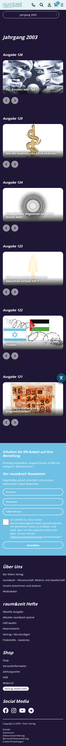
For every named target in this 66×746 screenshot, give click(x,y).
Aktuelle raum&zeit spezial (18, 617)
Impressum (8, 732)
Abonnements (11, 628)
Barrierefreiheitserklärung (16, 738)
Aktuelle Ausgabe (13, 611)
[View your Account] (49, 5)
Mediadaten (10, 591)
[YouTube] (22, 711)
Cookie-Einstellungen (13, 741)
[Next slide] (14, 100)
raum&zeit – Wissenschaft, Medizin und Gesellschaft (34, 580)
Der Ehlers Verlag (13, 574)
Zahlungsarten (11, 671)
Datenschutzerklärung (14, 735)
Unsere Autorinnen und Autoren (22, 585)
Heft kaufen (10, 623)
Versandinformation (14, 666)
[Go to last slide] (6, 100)
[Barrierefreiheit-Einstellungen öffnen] (61, 378)
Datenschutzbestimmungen (26, 537)
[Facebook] (5, 711)
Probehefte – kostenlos (16, 640)
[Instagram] (13, 711)
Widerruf (8, 683)
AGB (5, 677)
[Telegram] (31, 711)
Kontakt (6, 729)
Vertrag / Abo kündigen (16, 634)
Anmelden (33, 545)
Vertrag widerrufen (16, 688)
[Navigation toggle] (62, 5)
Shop (6, 660)
